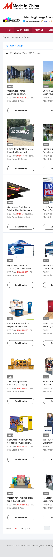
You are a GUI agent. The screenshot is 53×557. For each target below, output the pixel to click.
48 (28, 528)
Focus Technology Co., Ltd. (37, 545)
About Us (39, 29)
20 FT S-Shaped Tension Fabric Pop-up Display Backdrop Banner (18, 384)
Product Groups (15, 45)
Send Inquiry (21, 110)
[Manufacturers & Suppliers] (21, 5)
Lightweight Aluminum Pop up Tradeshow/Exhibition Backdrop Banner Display (19, 442)
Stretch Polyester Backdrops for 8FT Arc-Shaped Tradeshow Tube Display (20, 500)
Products (24, 29)
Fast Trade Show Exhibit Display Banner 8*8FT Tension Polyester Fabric (18, 326)
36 (22, 528)
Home (8, 29)
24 (16, 528)
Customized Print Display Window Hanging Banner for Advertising (20, 210)
